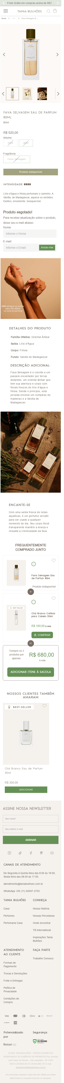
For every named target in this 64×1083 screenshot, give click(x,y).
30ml (10, 143)
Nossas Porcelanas (44, 915)
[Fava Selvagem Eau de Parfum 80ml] (16, 573)
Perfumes (9, 915)
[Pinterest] (41, 853)
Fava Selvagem (17, 159)
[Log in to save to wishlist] (53, 560)
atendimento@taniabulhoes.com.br (23, 883)
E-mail (7, 241)
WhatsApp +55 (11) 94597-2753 (22, 891)
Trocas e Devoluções (15, 973)
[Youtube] (52, 853)
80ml (25, 143)
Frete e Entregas (13, 980)
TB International (42, 930)
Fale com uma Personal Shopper (30, 3)
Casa (6, 908)
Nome (7, 227)
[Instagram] (9, 853)
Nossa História (41, 908)
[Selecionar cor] (33, 564)
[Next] (58, 93)
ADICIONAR (26, 789)
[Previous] (3, 93)
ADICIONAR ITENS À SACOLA (30, 672)
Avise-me (47, 247)
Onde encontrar (42, 922)
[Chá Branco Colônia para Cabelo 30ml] (16, 618)
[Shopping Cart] (55, 10)
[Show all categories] (14, 18)
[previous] (4, 54)
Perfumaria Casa (13, 922)
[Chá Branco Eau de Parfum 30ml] (26, 734)
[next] (57, 54)
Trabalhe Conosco (43, 958)
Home (3, 18)
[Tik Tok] (20, 853)
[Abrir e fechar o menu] (6, 11)
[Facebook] (30, 853)
